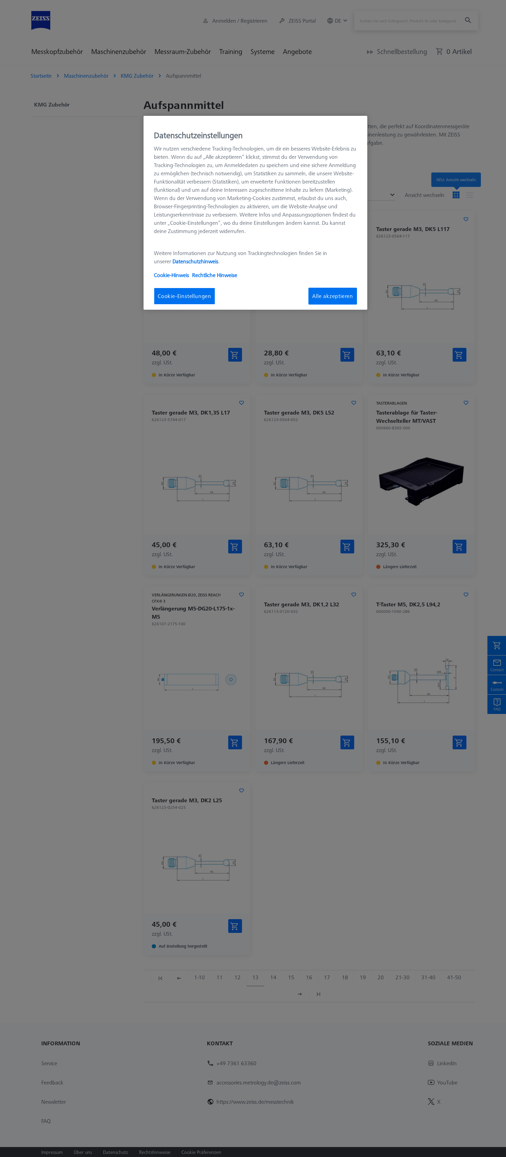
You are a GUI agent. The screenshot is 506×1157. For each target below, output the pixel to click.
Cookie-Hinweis (171, 275)
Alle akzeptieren (332, 296)
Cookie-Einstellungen (184, 296)
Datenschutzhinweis (195, 261)
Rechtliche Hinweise (214, 275)
